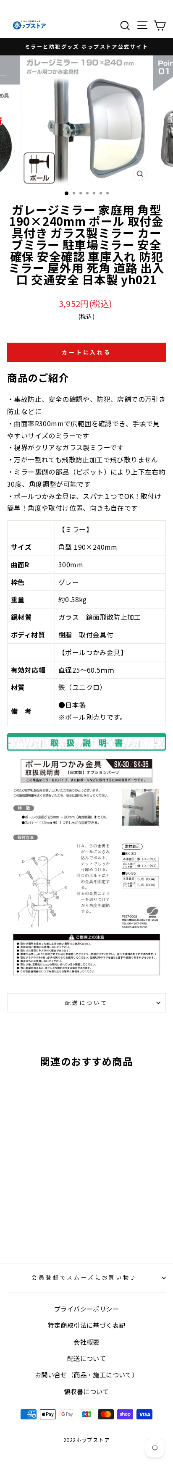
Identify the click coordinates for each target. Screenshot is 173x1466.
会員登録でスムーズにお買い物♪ (84, 1277)
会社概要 (86, 1341)
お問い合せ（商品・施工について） (86, 1374)
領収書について (86, 1391)
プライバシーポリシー (86, 1308)
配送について (86, 1003)
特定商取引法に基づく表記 (87, 1325)
